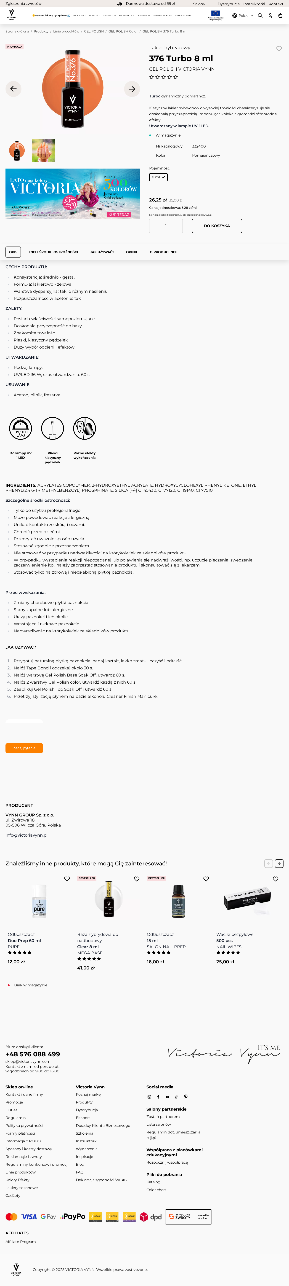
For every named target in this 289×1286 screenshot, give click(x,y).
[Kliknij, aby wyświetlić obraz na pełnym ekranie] (72, 89)
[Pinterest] (185, 1097)
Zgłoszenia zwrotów (23, 3)
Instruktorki (254, 4)
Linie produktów (66, 31)
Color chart (156, 1190)
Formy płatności (20, 1133)
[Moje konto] (270, 15)
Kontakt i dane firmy (24, 1094)
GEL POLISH (94, 31)
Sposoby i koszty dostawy (28, 1149)
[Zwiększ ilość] (178, 226)
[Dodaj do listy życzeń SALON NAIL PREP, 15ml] (206, 879)
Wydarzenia (183, 15)
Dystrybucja (229, 4)
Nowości (94, 15)
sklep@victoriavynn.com (27, 1061)
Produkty (79, 15)
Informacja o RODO (23, 1141)
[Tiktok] (176, 1097)
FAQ (79, 1172)
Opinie (132, 252)
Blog (80, 1164)
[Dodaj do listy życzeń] (279, 48)
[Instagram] (149, 1097)
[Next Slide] (279, 863)
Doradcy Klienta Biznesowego (103, 1125)
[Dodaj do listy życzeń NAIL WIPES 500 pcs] (275, 879)
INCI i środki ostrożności (53, 252)
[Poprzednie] (13, 89)
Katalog (153, 1182)
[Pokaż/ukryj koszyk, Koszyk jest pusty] (280, 15)
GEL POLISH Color (123, 31)
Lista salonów (158, 1124)
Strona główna (17, 31)
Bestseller (126, 15)
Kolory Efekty (17, 1180)
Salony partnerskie (203, 4)
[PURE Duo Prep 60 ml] (39, 899)
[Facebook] (158, 1097)
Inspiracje (144, 15)
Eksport (83, 1118)
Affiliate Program (20, 1242)
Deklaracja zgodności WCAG (101, 1180)
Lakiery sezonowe (21, 1188)
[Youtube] (167, 1097)
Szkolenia (84, 1133)
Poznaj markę (88, 1094)
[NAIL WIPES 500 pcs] (248, 899)
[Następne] (132, 89)
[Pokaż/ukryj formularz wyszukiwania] (260, 15)
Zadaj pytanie (24, 748)
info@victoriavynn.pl (26, 835)
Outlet (11, 1110)
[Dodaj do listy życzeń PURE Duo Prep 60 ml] (67, 879)
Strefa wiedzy (162, 15)
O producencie (164, 252)
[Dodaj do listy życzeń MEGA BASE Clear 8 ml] (136, 879)
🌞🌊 (51, 15)
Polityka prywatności (24, 1125)
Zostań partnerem (163, 1116)
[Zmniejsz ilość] (154, 226)
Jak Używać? (102, 252)
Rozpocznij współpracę (167, 1162)
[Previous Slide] (268, 863)
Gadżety (12, 1195)
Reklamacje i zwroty (23, 1156)
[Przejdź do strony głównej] (11, 14)
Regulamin (15, 1118)
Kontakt (276, 4)
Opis (13, 252)
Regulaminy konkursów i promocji (36, 1164)
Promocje (109, 15)
